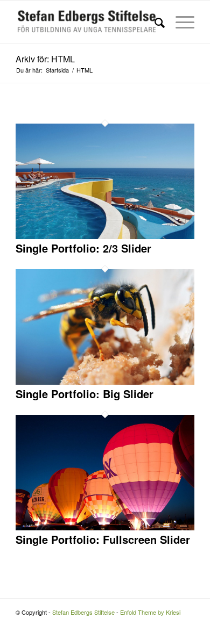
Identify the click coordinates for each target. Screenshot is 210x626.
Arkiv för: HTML (45, 59)
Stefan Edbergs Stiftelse (83, 612)
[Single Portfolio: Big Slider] (105, 382)
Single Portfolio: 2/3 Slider (83, 248)
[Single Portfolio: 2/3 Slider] (105, 236)
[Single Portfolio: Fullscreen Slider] (105, 527)
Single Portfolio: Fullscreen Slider (103, 539)
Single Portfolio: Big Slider (84, 393)
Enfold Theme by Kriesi (150, 612)
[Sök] (154, 22)
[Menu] (179, 22)
